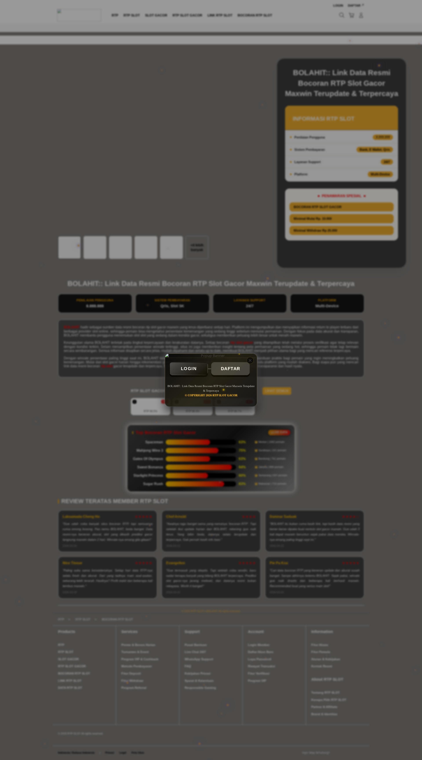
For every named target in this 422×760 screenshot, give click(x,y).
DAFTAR (230, 368)
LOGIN (189, 368)
